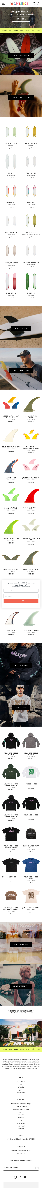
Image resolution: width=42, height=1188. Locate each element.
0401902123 (21, 1153)
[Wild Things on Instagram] (15, 1177)
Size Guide (21, 1115)
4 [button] (24, 26)
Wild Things (21, 1123)
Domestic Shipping (21, 1106)
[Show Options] (37, 596)
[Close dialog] (39, 581)
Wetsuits (21, 1087)
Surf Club (21, 1129)
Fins (21, 1084)
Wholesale (21, 1117)
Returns (21, 1112)
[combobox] (20, 596)
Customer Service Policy (21, 1109)
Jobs (21, 1120)
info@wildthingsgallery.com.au (21, 1150)
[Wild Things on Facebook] (20, 1177)
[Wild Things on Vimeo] (25, 1177)
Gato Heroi (21, 1126)
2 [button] (20, 26)
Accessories (21, 1093)
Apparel (21, 1090)
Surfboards (21, 1081)
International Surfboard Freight (21, 1103)
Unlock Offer (21, 601)
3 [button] (22, 26)
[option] (21, 14)
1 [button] (18, 26)
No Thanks (21, 605)
